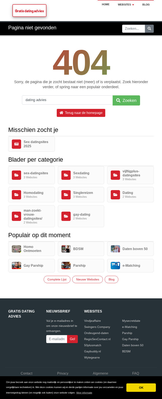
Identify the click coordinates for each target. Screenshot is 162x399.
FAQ (135, 373)
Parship (127, 333)
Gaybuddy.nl (92, 351)
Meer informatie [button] (84, 392)
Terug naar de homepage (83, 113)
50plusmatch (92, 345)
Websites (124, 4)
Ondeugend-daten (96, 333)
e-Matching (129, 327)
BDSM (126, 351)
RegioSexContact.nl (97, 339)
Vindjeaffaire (92, 320)
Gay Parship (130, 339)
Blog (146, 4)
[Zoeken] (149, 29)
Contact (26, 373)
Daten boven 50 (132, 345)
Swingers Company (97, 327)
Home (105, 4)
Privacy (62, 373)
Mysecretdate (131, 320)
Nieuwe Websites (87, 279)
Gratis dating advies (29, 11)
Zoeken (128, 100)
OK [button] (141, 387)
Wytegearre (92, 357)
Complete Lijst (56, 279)
